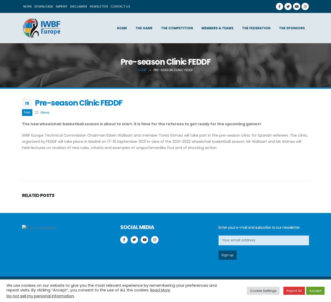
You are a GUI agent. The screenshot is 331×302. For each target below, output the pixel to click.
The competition (177, 28)
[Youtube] (296, 6)
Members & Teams (217, 28)
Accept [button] (315, 290)
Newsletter (99, 6)
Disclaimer (78, 6)
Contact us (120, 6)
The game (144, 28)
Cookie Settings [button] (263, 290)
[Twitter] (288, 6)
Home (122, 28)
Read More (160, 290)
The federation (256, 28)
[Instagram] (305, 6)
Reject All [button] (294, 290)
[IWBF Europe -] (41, 28)
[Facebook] (279, 6)
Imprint (61, 6)
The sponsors (292, 28)
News (27, 6)
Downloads (43, 6)
